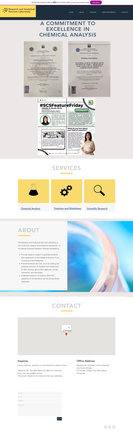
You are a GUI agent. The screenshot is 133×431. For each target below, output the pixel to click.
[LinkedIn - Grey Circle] (109, 427)
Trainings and (61, 208)
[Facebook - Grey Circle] (105, 427)
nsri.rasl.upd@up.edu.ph (32, 373)
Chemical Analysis (30, 208)
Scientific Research (97, 208)
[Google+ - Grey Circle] (113, 427)
